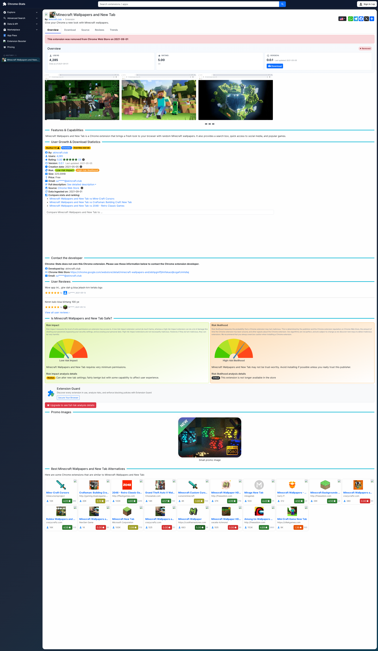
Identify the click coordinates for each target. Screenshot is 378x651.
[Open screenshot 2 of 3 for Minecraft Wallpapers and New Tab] (159, 97)
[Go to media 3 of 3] (213, 124)
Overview (53, 29)
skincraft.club (55, 19)
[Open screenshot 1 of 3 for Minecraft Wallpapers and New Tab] (82, 97)
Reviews (99, 29)
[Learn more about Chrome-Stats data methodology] (81, 187)
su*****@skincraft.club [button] (69, 180)
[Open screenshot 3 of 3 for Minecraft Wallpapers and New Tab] (235, 97)
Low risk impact (65, 170)
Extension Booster (16, 41)
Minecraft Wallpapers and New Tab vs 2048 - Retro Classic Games (87, 205)
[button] (367, 4)
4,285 (60, 156)
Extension (70, 19)
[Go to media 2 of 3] (209, 124)
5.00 (69, 159)
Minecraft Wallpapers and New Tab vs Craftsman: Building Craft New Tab (91, 202)
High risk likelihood (87, 170)
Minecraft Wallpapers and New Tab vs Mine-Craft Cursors (82, 198)
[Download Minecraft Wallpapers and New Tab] (318, 61)
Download (70, 29)
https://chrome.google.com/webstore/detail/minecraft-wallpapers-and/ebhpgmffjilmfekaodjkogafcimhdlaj (129, 272)
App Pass (12, 35)
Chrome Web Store (68, 187)
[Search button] (282, 4)
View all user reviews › (57, 312)
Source (85, 29)
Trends (114, 29)
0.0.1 (61, 163)
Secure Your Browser (68, 397)
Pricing (11, 47)
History (11, 55)
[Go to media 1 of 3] (206, 124)
